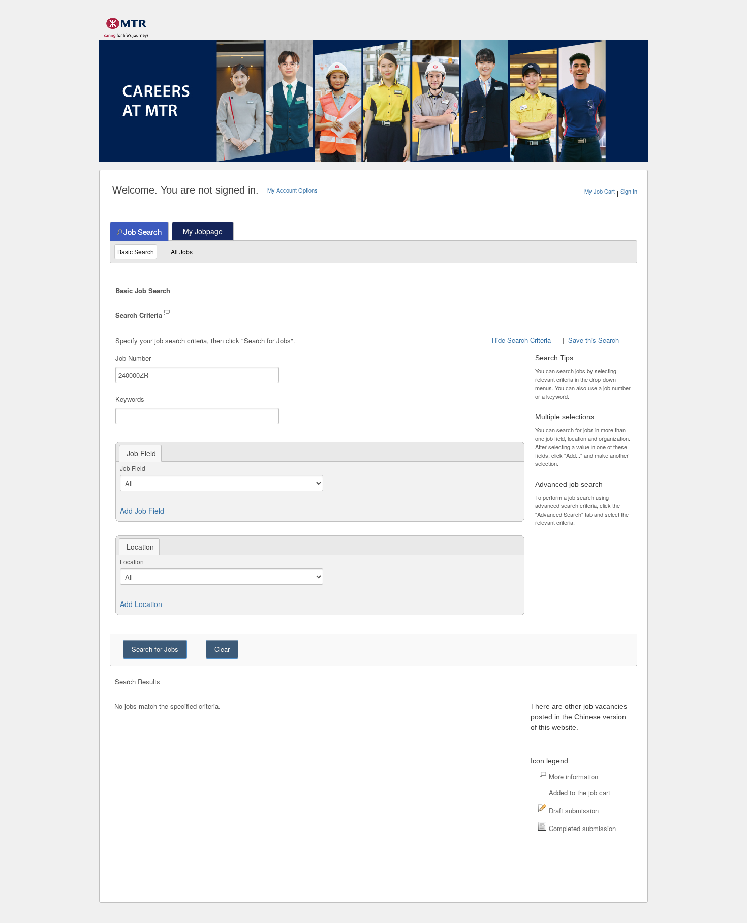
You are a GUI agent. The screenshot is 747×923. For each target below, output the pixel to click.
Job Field (132, 468)
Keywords (129, 399)
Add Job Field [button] (142, 510)
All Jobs (182, 251)
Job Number (133, 358)
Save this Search (593, 340)
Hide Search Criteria (521, 340)
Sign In (628, 191)
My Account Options (292, 190)
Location (132, 561)
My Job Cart (599, 191)
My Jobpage (203, 231)
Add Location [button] (141, 604)
